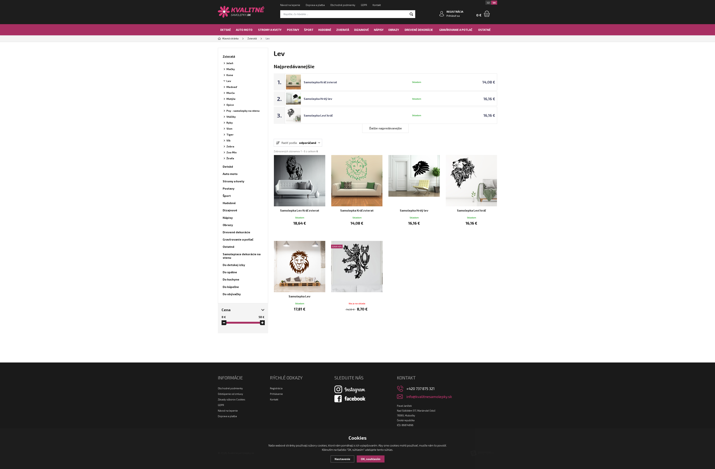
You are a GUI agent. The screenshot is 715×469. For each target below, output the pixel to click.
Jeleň (229, 63)
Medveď (231, 86)
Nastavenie (342, 459)
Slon (229, 128)
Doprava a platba (315, 5)
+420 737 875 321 (420, 388)
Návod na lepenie (290, 5)
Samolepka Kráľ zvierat (320, 82)
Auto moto (244, 29)
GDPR (364, 5)
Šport (308, 29)
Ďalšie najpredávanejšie (385, 128)
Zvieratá (342, 29)
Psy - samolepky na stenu (243, 110)
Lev (228, 81)
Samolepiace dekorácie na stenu (241, 255)
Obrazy (393, 29)
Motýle (231, 98)
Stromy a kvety (270, 29)
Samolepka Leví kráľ (318, 115)
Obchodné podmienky (342, 5)
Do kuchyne (231, 279)
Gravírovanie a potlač (455, 29)
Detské (225, 29)
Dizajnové (361, 29)
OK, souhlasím (370, 459)
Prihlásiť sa (453, 15)
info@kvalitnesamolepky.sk (429, 396)
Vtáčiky (231, 116)
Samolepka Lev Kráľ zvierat (299, 210)
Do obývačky (232, 294)
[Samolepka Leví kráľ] (471, 180)
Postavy (293, 29)
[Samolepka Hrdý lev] (414, 180)
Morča (230, 92)
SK (494, 2)
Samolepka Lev (299, 296)
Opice (230, 104)
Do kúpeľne (231, 287)
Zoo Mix (231, 152)
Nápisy (379, 29)
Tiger (229, 134)
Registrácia (276, 388)
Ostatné (484, 29)
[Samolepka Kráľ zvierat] (357, 180)
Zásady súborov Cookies (231, 399)
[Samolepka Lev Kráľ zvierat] (299, 180)
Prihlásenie (276, 393)
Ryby (229, 122)
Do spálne (230, 272)
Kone (229, 75)
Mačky (230, 69)
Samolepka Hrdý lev (318, 98)
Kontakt (377, 5)
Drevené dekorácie (419, 29)
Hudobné (324, 29)
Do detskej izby (234, 265)
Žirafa (230, 158)
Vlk (228, 140)
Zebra (230, 146)
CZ (488, 2)
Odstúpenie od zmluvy (230, 393)
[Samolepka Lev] (299, 266)
